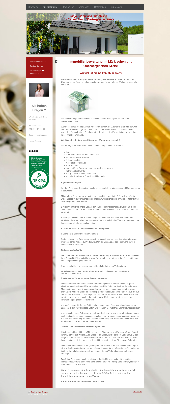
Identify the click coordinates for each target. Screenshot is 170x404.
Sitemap (45, 392)
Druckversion (36, 392)
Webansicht (137, 392)
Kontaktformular (35, 141)
